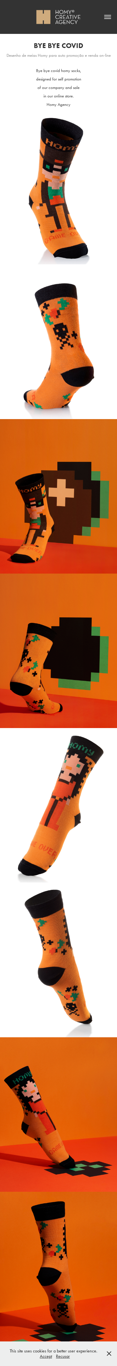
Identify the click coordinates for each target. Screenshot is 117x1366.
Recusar (63, 1356)
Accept (46, 1356)
